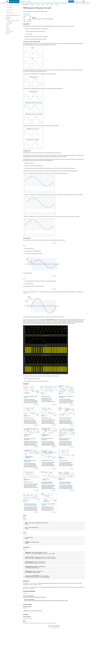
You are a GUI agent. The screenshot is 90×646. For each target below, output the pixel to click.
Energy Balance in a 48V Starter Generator (66, 397)
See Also (7, 34)
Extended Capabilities (9, 31)
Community (22, 1)
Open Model (36, 404)
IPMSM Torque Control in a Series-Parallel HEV (65, 439)
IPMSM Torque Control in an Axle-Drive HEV (30, 461)
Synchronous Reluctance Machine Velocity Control (47, 483)
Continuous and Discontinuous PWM (13, 20)
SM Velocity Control (28, 482)
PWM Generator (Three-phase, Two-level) (12, 15)
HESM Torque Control (28, 418)
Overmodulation (9, 23)
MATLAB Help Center (14, 1)
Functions (38, 4)
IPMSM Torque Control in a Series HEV (47, 439)
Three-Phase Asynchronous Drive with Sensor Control (65, 483)
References (7, 29)
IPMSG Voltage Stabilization (65, 418)
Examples (7, 25)
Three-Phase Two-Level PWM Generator (32, 319)
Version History (8, 32)
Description (8, 18)
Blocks (43, 4)
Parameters (8, 28)
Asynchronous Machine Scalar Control (30, 397)
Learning (28, 1)
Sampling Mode (9, 22)
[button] (81, 1)
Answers (56, 4)
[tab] (54, 524)
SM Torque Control (63, 460)
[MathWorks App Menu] (83, 1)
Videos (51, 4)
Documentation (25, 4)
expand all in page (26, 13)
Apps (47, 4)
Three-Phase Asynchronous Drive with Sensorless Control (30, 504)
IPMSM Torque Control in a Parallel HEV (30, 439)
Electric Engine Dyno (46, 396)
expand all (25, 519)
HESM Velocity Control (46, 418)
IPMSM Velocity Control (47, 460)
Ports (7, 26)
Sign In (77, 1)
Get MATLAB (71, 1)
